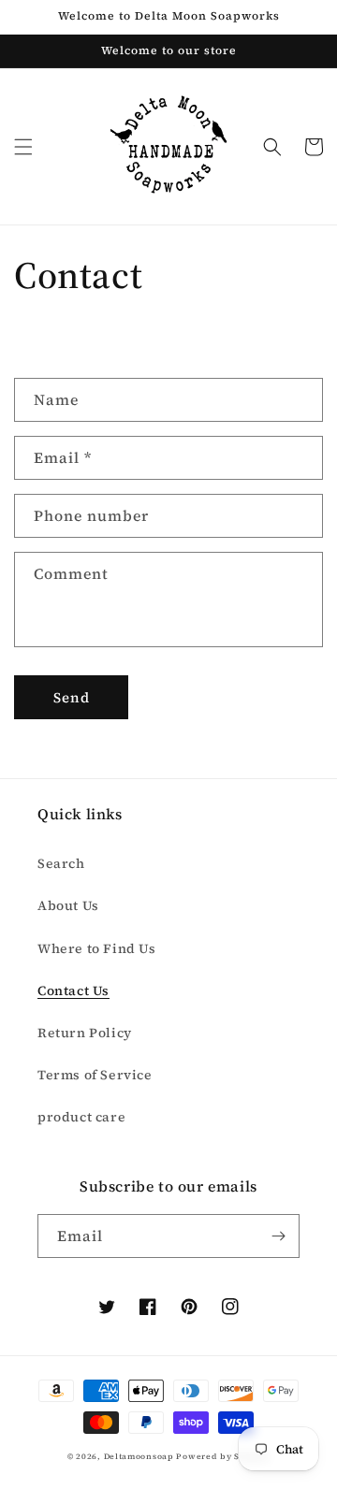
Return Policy (84, 1032)
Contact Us (73, 990)
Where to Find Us (96, 948)
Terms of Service (95, 1074)
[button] (23, 146)
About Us (68, 905)
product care (81, 1116)
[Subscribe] (278, 1236)
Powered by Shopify (223, 1456)
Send (71, 697)
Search (61, 863)
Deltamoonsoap (139, 1456)
